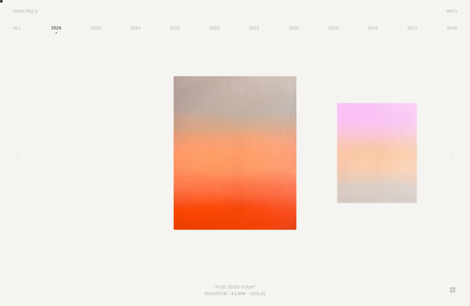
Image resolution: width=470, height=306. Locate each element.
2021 (254, 27)
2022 (214, 27)
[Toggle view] (452, 289)
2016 (452, 27)
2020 (294, 27)
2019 (333, 27)
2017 (412, 27)
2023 (175, 27)
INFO (451, 11)
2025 (96, 27)
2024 (135, 27)
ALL (17, 27)
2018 (373, 27)
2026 (56, 27)
